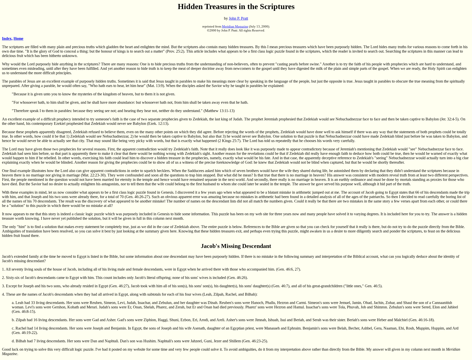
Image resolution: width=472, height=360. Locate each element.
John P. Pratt (238, 18)
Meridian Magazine (235, 26)
